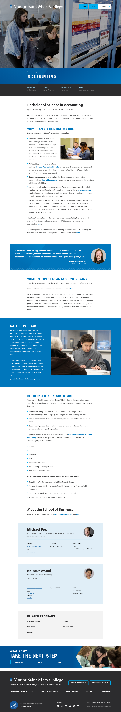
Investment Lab (84, 190)
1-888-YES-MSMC (54, 684)
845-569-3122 (31, 552)
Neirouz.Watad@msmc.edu (34, 588)
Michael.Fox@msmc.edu (34, 546)
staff (78, 514)
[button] (102, 6)
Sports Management (50, 180)
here (39, 224)
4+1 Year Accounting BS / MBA (47, 167)
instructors (67, 514)
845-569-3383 (31, 593)
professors (58, 514)
